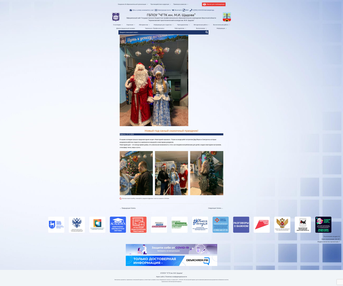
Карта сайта (160, 277)
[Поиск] (206, 32)
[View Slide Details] (63, 225)
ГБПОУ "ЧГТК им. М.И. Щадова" (171, 15)
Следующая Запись (215, 208)
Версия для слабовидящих (215, 4)
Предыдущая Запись (128, 208)
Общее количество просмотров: (328, 242)
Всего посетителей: (328, 239)
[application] (147, 4)
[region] (171, 225)
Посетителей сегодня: (331, 236)
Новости (122, 134)
